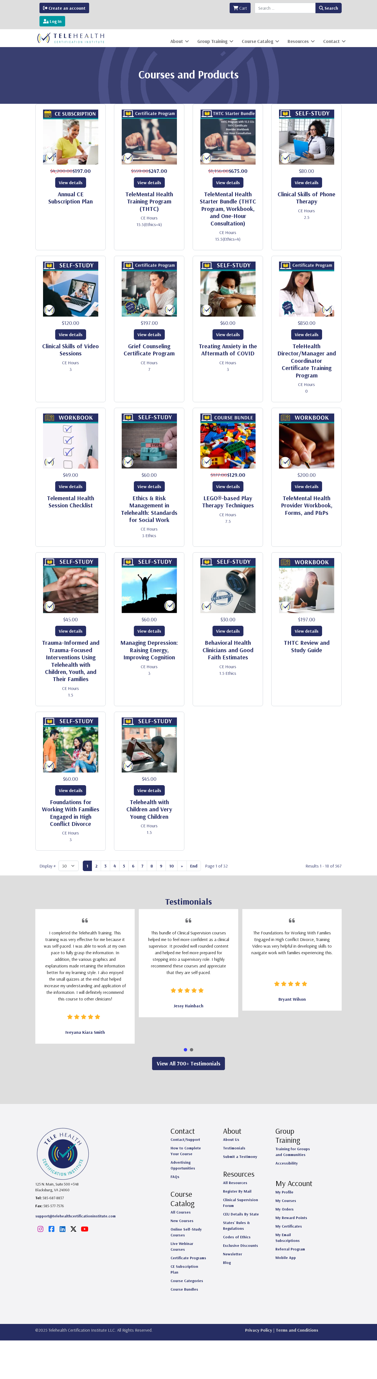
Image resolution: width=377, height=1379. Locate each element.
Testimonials (234, 1148)
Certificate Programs (188, 1257)
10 (171, 866)
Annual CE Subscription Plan (70, 197)
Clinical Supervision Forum (240, 1202)
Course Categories (187, 1280)
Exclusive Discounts (240, 1245)
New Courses (182, 1220)
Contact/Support (185, 1139)
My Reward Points (291, 1217)
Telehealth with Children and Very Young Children (149, 809)
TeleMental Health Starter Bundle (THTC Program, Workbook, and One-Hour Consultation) (228, 208)
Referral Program (290, 1249)
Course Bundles (184, 1289)
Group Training (212, 41)
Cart (242, 8)
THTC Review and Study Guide (307, 646)
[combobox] (285, 8)
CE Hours (149, 218)
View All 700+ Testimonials (188, 1063)
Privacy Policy (258, 1330)
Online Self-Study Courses (186, 1232)
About (176, 41)
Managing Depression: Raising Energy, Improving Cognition (149, 650)
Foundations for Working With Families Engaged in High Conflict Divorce (70, 813)
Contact (331, 41)
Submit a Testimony (240, 1156)
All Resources (235, 1182)
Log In (55, 21)
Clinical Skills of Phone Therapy (306, 197)
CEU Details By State (241, 1214)
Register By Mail (237, 1191)
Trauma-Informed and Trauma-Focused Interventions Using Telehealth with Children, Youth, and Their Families (70, 661)
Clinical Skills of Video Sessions (70, 349)
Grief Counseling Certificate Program (149, 349)
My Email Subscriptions (287, 1237)
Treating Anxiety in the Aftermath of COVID (228, 349)
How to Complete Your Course (186, 1151)
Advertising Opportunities (183, 1165)
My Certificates (288, 1226)
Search (330, 8)
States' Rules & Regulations (236, 1225)
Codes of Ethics (237, 1236)
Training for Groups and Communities (292, 1151)
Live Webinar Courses (182, 1246)
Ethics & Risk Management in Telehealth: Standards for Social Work (149, 509)
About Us (231, 1139)
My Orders (284, 1209)
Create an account (66, 8)
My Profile (284, 1192)
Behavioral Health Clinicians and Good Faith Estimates (228, 650)
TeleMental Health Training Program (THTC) (149, 201)
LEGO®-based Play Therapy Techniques (228, 501)
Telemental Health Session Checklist (70, 501)
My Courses (285, 1200)
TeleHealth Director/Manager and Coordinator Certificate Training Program (306, 360)
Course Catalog (257, 41)
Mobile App (285, 1257)
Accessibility (286, 1163)
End (193, 866)
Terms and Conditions (297, 1330)
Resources (298, 41)
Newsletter (232, 1254)
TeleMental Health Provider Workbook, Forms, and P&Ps (306, 505)
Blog (227, 1262)
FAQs (175, 1176)
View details (71, 182)
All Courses (181, 1212)
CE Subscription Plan (184, 1269)
